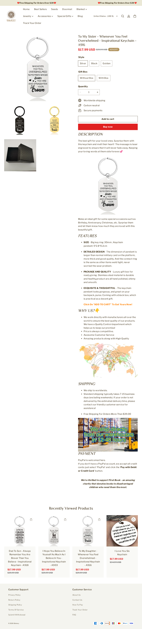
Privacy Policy (14, 595)
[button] (123, 16)
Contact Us (77, 600)
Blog (80, 16)
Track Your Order (32, 23)
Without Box (86, 78)
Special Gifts (64, 16)
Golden (106, 63)
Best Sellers (40, 9)
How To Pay (77, 605)
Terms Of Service (16, 610)
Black (94, 63)
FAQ (74, 615)
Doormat (67, 9)
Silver (83, 63)
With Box (103, 78)
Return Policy (14, 600)
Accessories (44, 16)
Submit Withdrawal (16, 615)
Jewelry (27, 16)
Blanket (81, 9)
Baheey (16, 623)
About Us (76, 595)
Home (26, 9)
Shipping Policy (15, 605)
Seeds (54, 9)
